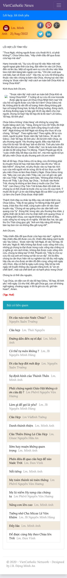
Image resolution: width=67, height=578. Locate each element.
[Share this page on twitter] (40, 34)
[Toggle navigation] (59, 5)
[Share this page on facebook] (40, 25)
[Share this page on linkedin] (48, 34)
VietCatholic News (18, 5)
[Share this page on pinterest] (48, 25)
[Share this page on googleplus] (56, 25)
